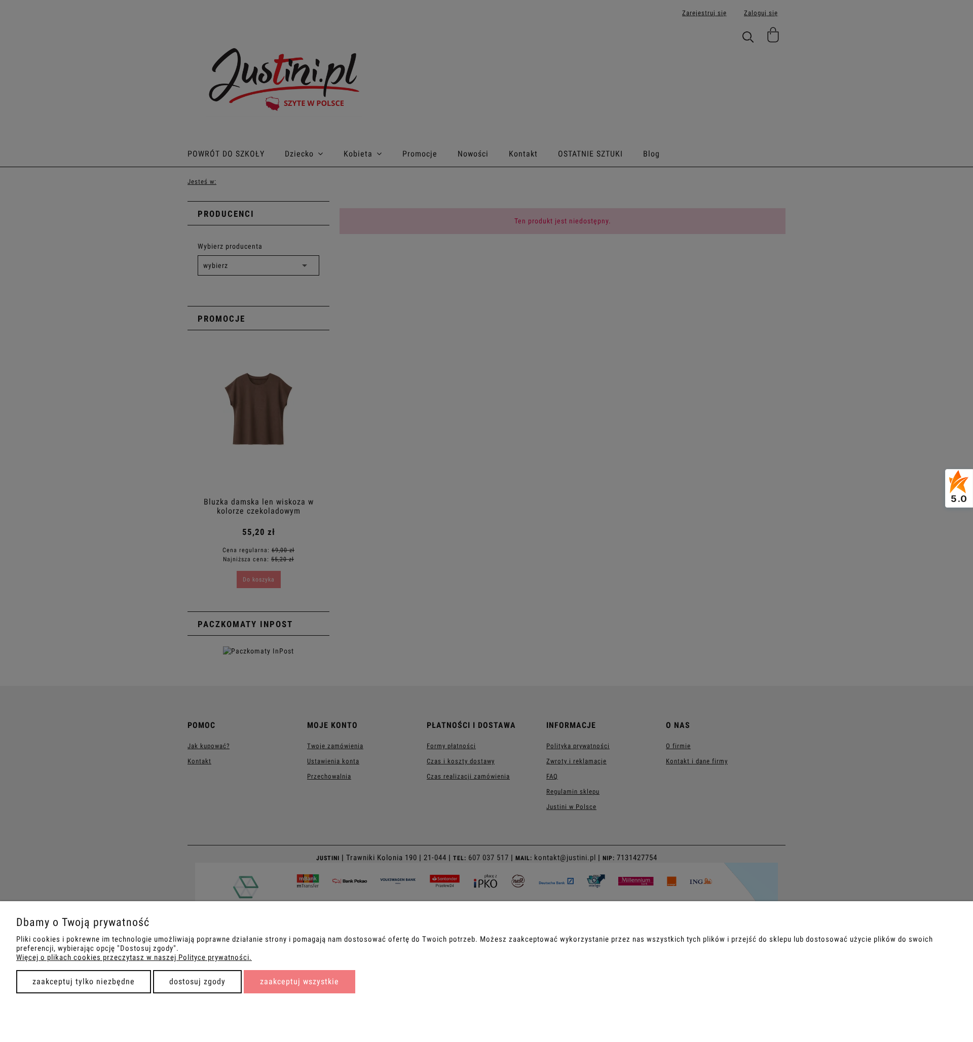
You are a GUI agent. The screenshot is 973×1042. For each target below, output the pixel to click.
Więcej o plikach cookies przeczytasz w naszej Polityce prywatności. (134, 957)
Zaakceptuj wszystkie (299, 981)
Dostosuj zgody (197, 981)
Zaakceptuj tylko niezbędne (83, 981)
